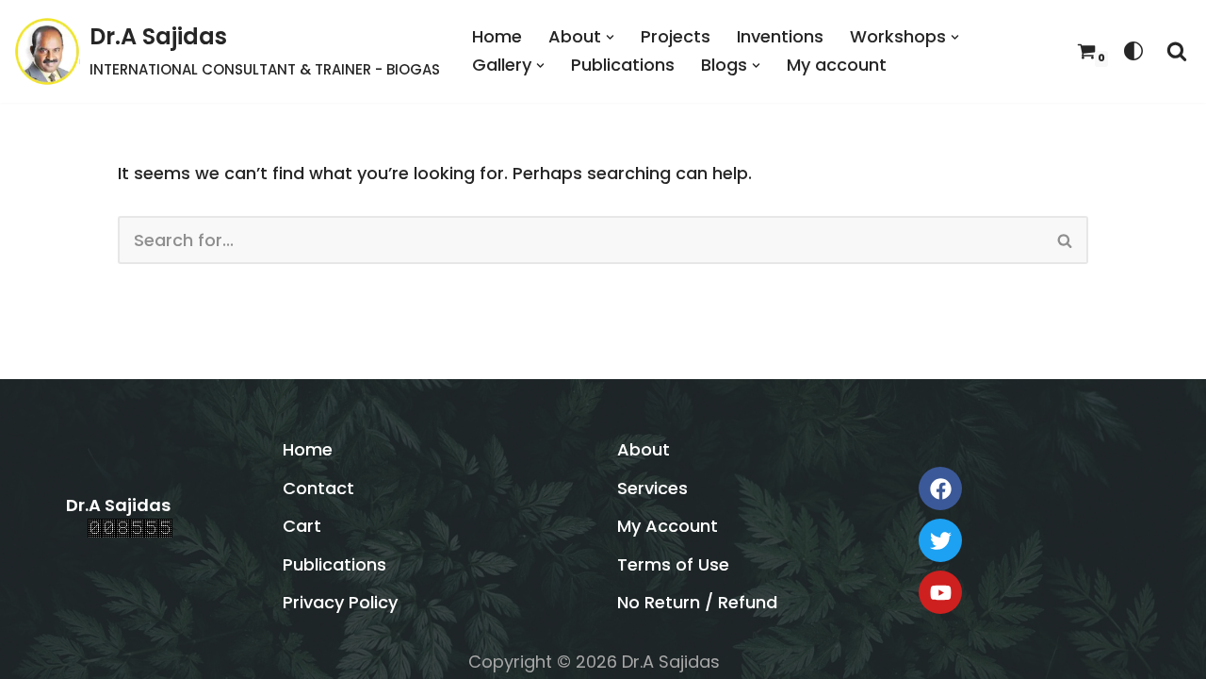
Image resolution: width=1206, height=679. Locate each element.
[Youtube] (940, 592)
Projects (675, 36)
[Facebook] (940, 488)
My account (837, 64)
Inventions (780, 36)
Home (497, 36)
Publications (623, 64)
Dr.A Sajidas (118, 505)
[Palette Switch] (1133, 50)
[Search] (1176, 51)
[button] (610, 37)
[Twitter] (940, 540)
